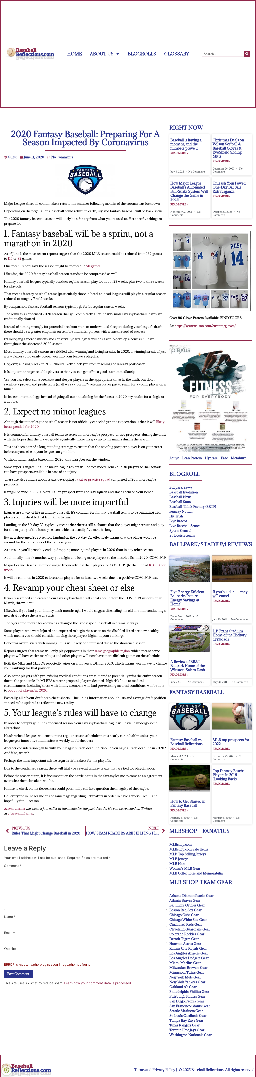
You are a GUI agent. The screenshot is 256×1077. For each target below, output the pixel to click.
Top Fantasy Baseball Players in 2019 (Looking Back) (230, 775)
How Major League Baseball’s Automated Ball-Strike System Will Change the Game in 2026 (189, 191)
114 (10, 258)
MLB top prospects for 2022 (231, 742)
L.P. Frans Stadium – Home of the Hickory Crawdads (229, 635)
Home (74, 54)
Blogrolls (142, 54)
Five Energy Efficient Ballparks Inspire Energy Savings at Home (187, 598)
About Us (102, 54)
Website (10, 948)
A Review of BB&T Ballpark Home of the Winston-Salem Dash (187, 665)
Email (9, 932)
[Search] (247, 54)
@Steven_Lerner (20, 813)
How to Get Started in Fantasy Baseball (187, 803)
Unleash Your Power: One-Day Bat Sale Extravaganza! (229, 187)
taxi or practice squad (93, 479)
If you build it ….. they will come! (230, 594)
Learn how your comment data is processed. (98, 983)
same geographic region (112, 651)
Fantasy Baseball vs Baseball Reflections (186, 742)
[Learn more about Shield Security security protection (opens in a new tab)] (6, 1070)
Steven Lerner (14, 808)
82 (19, 258)
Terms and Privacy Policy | (155, 1069)
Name (9, 916)
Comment (12, 865)
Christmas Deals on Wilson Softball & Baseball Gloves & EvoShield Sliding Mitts (228, 148)
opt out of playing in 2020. (28, 690)
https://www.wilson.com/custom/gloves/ (205, 326)
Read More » (179, 153)
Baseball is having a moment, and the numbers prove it (186, 144)
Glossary (176, 54)
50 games (93, 266)
